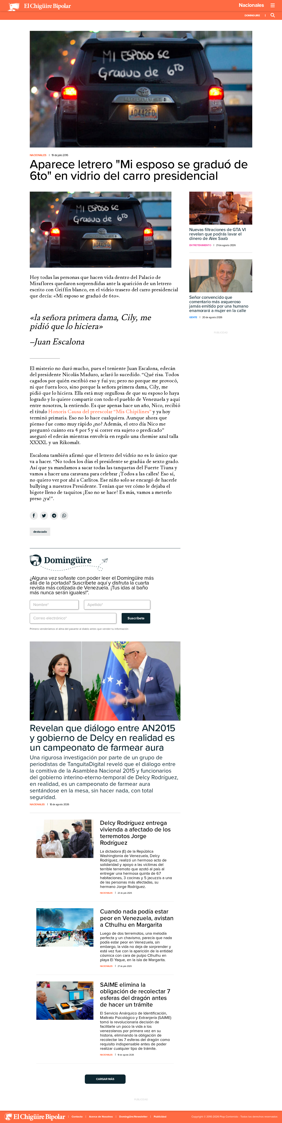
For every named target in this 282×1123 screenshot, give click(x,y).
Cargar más (105, 1079)
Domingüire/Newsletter (133, 1116)
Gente (193, 317)
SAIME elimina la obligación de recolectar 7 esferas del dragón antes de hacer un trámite (135, 994)
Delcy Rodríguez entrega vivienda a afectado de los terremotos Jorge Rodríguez (135, 832)
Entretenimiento (200, 245)
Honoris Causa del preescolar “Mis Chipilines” (99, 411)
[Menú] (272, 5)
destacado (40, 532)
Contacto (77, 1116)
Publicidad (160, 1116)
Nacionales (251, 5)
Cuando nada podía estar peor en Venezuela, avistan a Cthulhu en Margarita (137, 918)
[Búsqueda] (272, 15)
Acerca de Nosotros (101, 1116)
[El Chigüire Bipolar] (39, 7)
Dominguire (252, 15)
